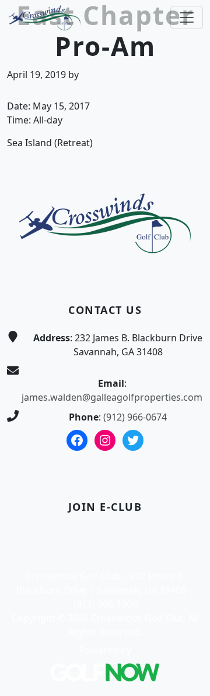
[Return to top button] (187, 139)
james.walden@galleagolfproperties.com (112, 397)
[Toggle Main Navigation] (186, 17)
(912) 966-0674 (135, 417)
